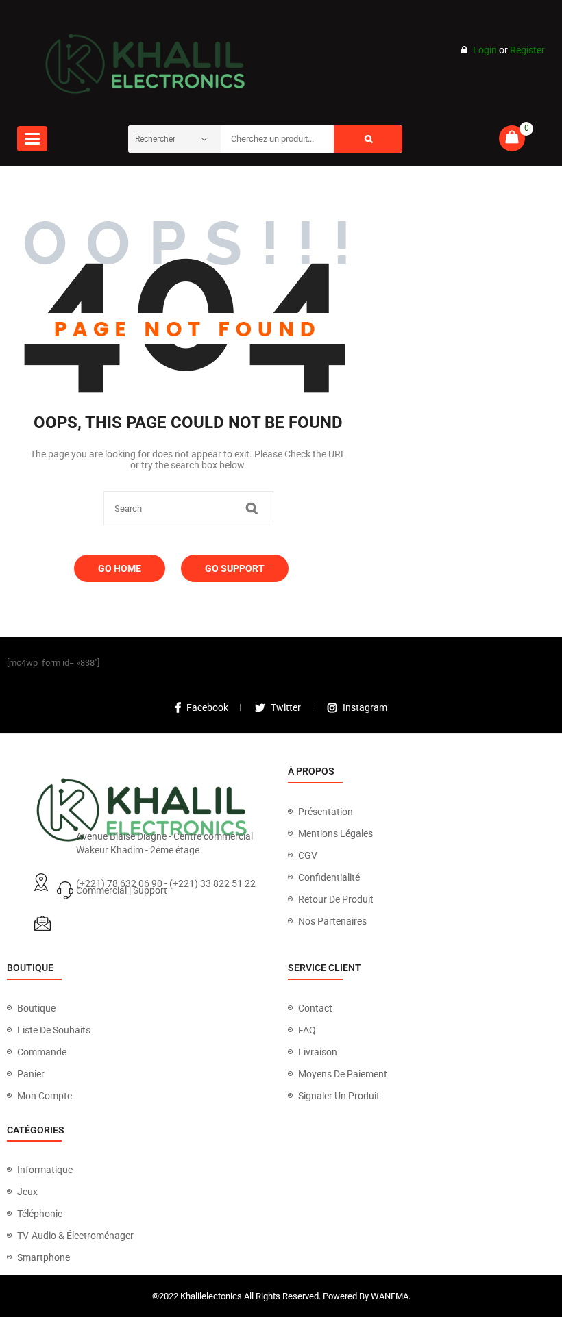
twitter (286, 707)
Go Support (235, 568)
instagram (365, 707)
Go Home (119, 568)
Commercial (101, 890)
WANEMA (389, 1296)
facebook (207, 707)
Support (150, 890)
